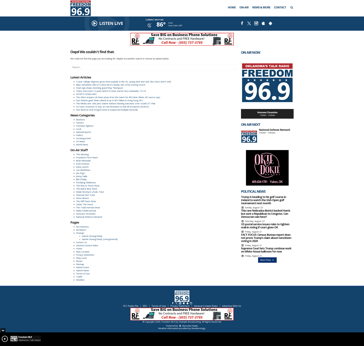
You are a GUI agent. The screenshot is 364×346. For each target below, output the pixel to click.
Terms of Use (83, 273)
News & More (261, 7)
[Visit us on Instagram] (256, 24)
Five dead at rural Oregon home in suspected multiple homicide (107, 109)
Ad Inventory (82, 226)
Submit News (82, 270)
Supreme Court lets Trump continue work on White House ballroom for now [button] (266, 250)
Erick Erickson (82, 163)
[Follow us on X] (176, 303)
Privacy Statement (85, 254)
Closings (80, 232)
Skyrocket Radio (190, 325)
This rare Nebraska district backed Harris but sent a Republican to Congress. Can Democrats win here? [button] (265, 214)
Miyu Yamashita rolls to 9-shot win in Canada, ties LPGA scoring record (110, 84)
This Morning (82, 154)
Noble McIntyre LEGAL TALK (90, 191)
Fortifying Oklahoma (86, 182)
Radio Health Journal (86, 210)
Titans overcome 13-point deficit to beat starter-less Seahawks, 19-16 (111, 91)
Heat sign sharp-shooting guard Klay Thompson (99, 87)
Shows (79, 261)
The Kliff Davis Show (86, 201)
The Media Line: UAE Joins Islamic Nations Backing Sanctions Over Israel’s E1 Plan (116, 103)
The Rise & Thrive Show (88, 185)
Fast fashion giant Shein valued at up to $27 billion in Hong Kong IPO (109, 100)
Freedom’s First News (87, 157)
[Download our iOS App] (263, 24)
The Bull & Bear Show (86, 188)
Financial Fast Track (85, 195)
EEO (145, 305)
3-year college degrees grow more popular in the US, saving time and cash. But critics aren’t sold (123, 81)
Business (80, 119)
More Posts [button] (266, 260)
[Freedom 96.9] (82, 8)
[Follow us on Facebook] (172, 303)
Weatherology (198, 328)
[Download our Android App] (270, 24)
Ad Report (81, 229)
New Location (82, 251)
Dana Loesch (82, 166)
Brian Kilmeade (83, 160)
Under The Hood (84, 204)
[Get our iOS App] (183, 303)
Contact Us (81, 242)
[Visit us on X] (249, 24)
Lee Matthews (83, 170)
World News (82, 144)
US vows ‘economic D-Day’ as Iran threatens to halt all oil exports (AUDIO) (112, 106)
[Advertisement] (182, 39)
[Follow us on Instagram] (180, 303)
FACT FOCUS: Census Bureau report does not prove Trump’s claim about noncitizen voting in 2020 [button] (266, 238)
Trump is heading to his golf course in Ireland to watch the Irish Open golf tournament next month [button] (263, 200)
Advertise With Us (231, 305)
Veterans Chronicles (86, 213)
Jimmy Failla (81, 176)
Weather (80, 279)
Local (78, 128)
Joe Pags (80, 173)
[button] (292, 7)
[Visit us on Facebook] (242, 24)
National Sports (83, 132)
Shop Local (81, 257)
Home (232, 7)
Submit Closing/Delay (92, 236)
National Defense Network (89, 216)
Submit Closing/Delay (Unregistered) (100, 239)
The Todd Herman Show (88, 207)
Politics (79, 135)
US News (80, 141)
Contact (280, 7)
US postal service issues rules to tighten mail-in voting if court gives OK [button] (265, 225)
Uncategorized (83, 138)
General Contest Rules (87, 245)
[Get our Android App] (187, 303)
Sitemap (80, 264)
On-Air (244, 7)
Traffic (79, 276)
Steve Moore (82, 198)
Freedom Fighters (85, 125)
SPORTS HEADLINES (86, 94)
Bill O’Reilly (81, 179)
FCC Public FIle (130, 305)
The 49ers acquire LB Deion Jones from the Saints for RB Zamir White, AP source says (118, 97)
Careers (80, 122)
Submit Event (82, 267)
